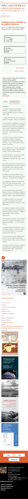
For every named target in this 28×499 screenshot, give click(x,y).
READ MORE (6, 96)
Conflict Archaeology (14, 326)
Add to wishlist (19, 71)
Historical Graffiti (5, 326)
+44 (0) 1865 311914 (15, 478)
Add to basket (20, 68)
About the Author (14, 101)
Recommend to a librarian (7, 322)
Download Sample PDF (7, 298)
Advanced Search (5, 16)
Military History (10, 328)
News (19, 455)
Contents (5, 101)
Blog (8, 455)
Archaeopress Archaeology (7, 313)
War (21, 328)
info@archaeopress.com (6, 481)
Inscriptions (17, 328)
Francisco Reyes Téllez (17, 29)
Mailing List (14, 459)
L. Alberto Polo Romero (13, 27)
